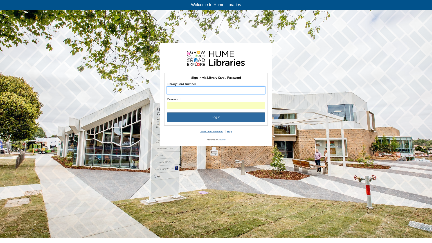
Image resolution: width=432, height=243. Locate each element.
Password (173, 99)
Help (229, 131)
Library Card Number (181, 84)
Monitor (221, 140)
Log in (216, 117)
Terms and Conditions (211, 131)
